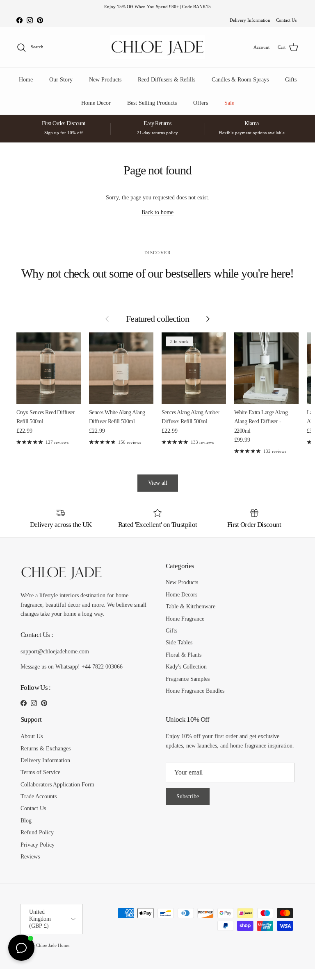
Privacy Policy (38, 845)
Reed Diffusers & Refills (166, 80)
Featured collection (157, 319)
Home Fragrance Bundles (195, 691)
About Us (32, 736)
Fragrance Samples (188, 679)
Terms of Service (40, 772)
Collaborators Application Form (57, 785)
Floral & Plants (183, 655)
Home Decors (181, 595)
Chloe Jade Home (52, 945)
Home (26, 80)
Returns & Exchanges (46, 748)
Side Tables (179, 642)
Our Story (61, 80)
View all (157, 483)
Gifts (291, 80)
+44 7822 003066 (102, 667)
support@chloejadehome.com (55, 651)
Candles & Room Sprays (240, 80)
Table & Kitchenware (190, 606)
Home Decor (96, 103)
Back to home (157, 212)
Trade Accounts (39, 796)
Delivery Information (250, 20)
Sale (229, 103)
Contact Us (286, 20)
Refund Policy (37, 832)
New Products (105, 80)
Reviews (30, 857)
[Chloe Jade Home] (157, 47)
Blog (26, 821)
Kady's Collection (186, 667)
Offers (200, 103)
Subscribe (187, 796)
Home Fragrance (185, 619)
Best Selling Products (152, 103)
